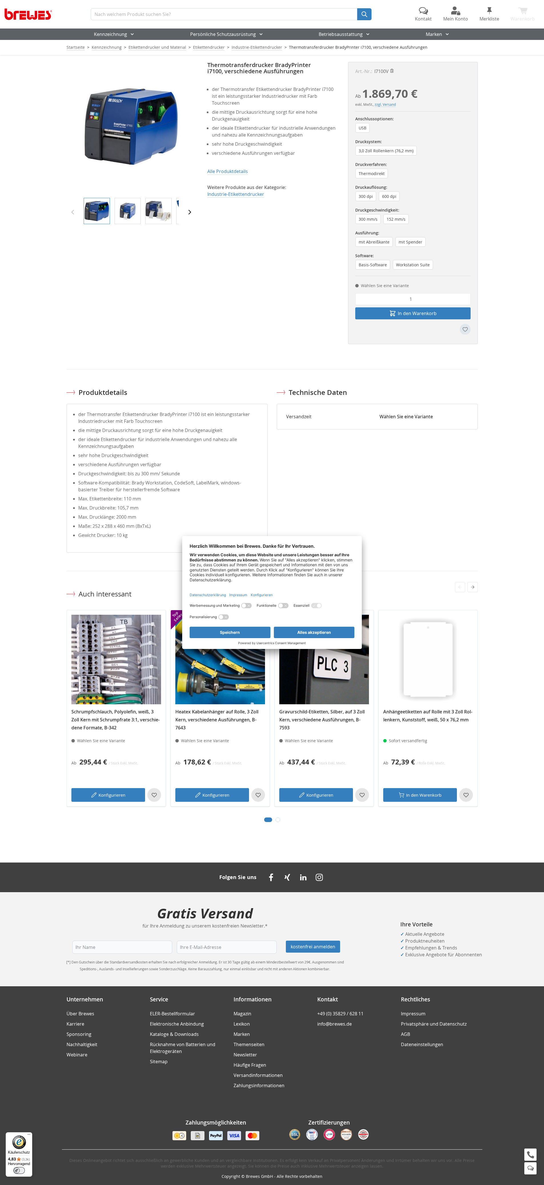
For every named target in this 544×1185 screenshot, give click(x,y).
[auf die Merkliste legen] (465, 329)
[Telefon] (530, 1155)
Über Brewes (80, 1014)
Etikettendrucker (209, 47)
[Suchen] (364, 14)
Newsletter (245, 1055)
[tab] (268, 819)
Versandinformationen (258, 1075)
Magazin (242, 1014)
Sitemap (159, 1061)
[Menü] (28, 1135)
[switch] (19, 1170)
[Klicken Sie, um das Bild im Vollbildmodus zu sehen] (131, 126)
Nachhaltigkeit (82, 1044)
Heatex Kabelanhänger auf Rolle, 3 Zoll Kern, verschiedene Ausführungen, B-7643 (216, 720)
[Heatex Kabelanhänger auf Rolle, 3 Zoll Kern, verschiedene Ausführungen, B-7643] (220, 659)
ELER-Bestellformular (172, 1014)
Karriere (75, 1024)
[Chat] (530, 1168)
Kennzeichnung (110, 34)
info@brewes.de (334, 1024)
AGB (405, 1034)
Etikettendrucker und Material (157, 47)
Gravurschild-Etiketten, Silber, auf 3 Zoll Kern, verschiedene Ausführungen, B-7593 (322, 720)
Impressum (413, 1014)
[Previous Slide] (460, 587)
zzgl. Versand (385, 104)
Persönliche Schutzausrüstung (223, 34)
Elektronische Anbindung (177, 1024)
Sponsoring (79, 1034)
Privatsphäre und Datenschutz (434, 1024)
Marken (434, 34)
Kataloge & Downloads (174, 1034)
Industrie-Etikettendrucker (257, 47)
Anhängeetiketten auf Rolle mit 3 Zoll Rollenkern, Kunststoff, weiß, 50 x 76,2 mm (427, 716)
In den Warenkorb (423, 795)
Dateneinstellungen (422, 1044)
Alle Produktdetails (227, 171)
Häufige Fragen (250, 1065)
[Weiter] (189, 212)
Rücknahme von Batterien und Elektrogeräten (182, 1047)
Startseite (76, 47)
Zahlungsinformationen (259, 1085)
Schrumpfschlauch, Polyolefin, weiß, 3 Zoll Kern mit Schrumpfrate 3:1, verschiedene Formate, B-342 (115, 720)
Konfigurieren (112, 795)
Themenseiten (249, 1044)
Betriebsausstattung (341, 34)
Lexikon (242, 1024)
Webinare (77, 1055)
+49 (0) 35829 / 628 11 (340, 1014)
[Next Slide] (472, 587)
